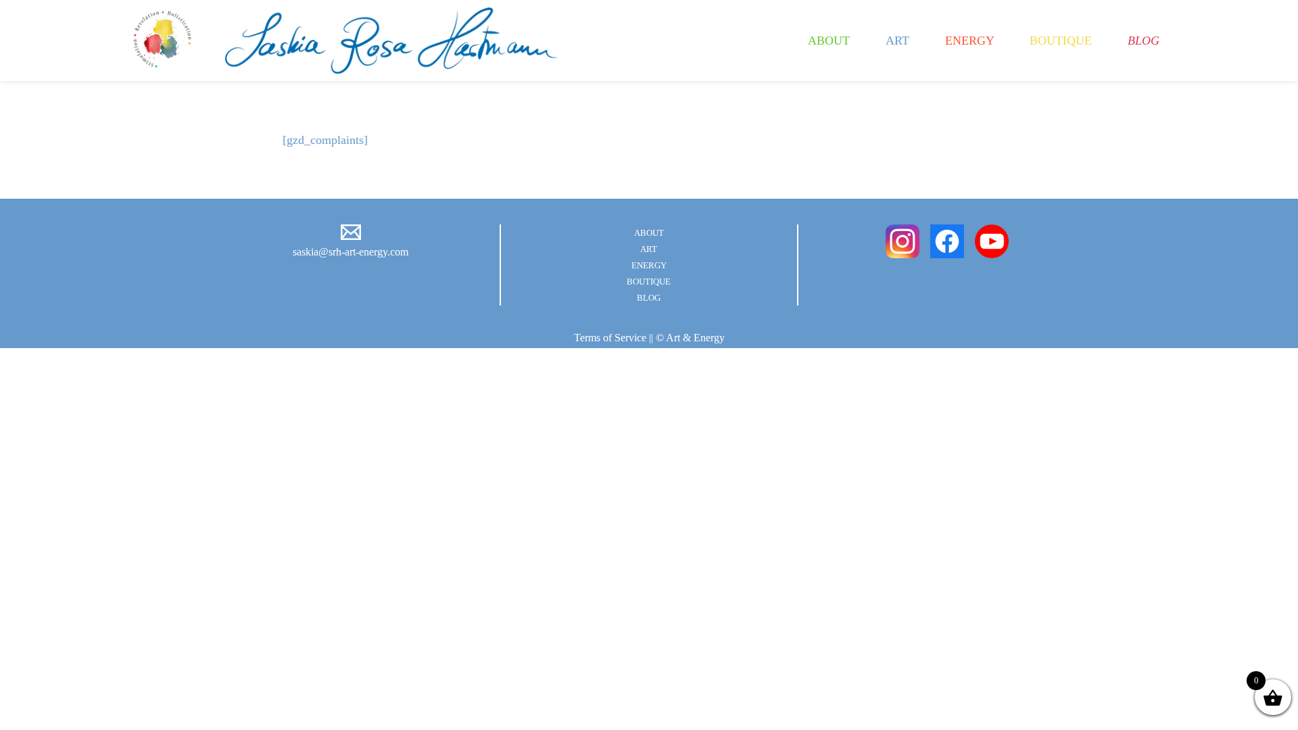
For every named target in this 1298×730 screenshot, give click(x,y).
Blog (1143, 40)
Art (897, 40)
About (829, 40)
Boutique (1061, 40)
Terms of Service (610, 337)
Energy (969, 40)
